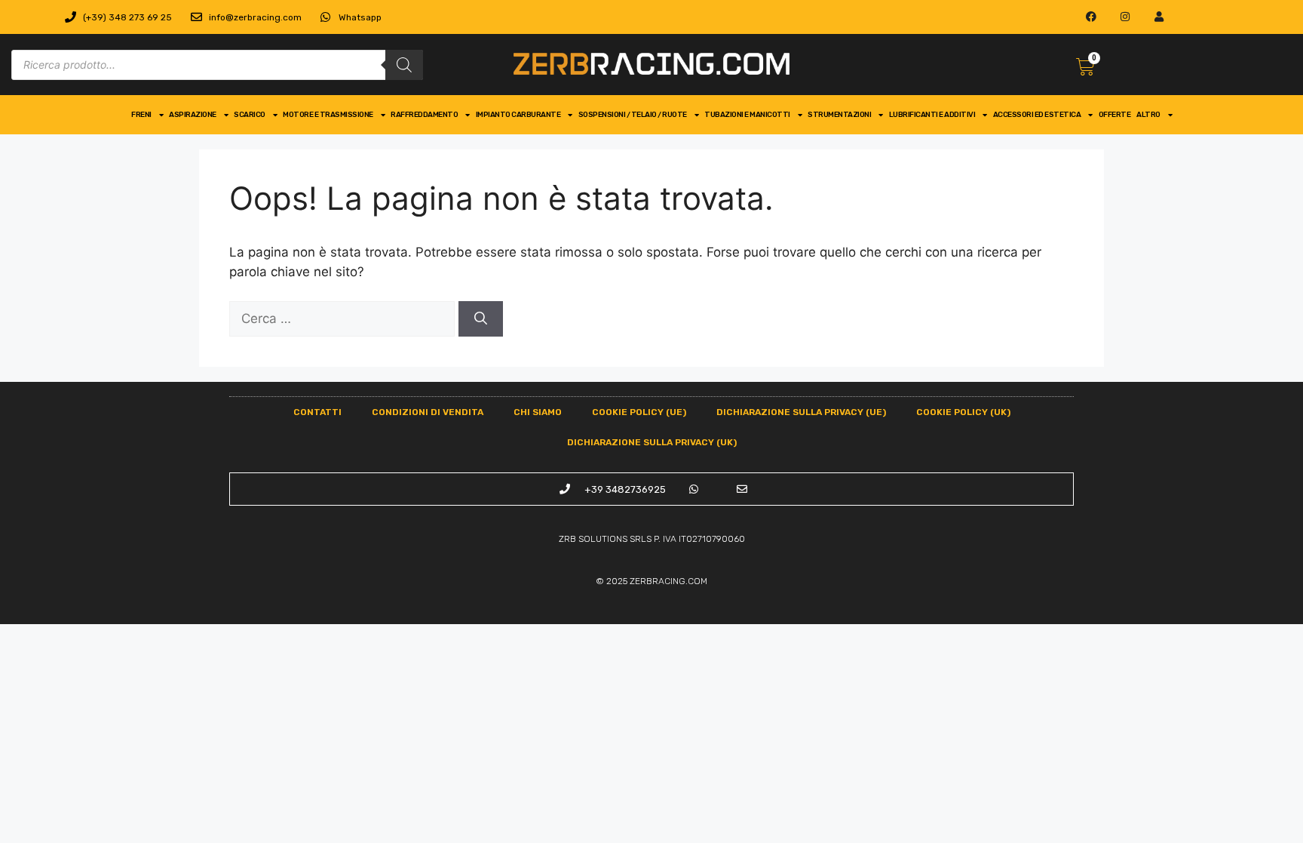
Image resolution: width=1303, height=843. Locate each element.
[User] (1159, 17)
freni (141, 114)
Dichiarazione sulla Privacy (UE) (801, 412)
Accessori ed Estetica (1037, 114)
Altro (1148, 114)
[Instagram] (1125, 17)
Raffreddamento (424, 114)
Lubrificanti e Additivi (932, 114)
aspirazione (192, 114)
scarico (249, 114)
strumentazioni (839, 114)
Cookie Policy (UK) (963, 412)
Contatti (317, 412)
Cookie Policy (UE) (639, 412)
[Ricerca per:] (343, 318)
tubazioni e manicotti (747, 114)
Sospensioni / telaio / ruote (632, 114)
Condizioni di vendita (427, 412)
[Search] (404, 65)
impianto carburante (518, 114)
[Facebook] (1091, 17)
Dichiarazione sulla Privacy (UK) (652, 442)
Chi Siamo (538, 412)
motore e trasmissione (328, 114)
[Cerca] (480, 319)
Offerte (1115, 114)
